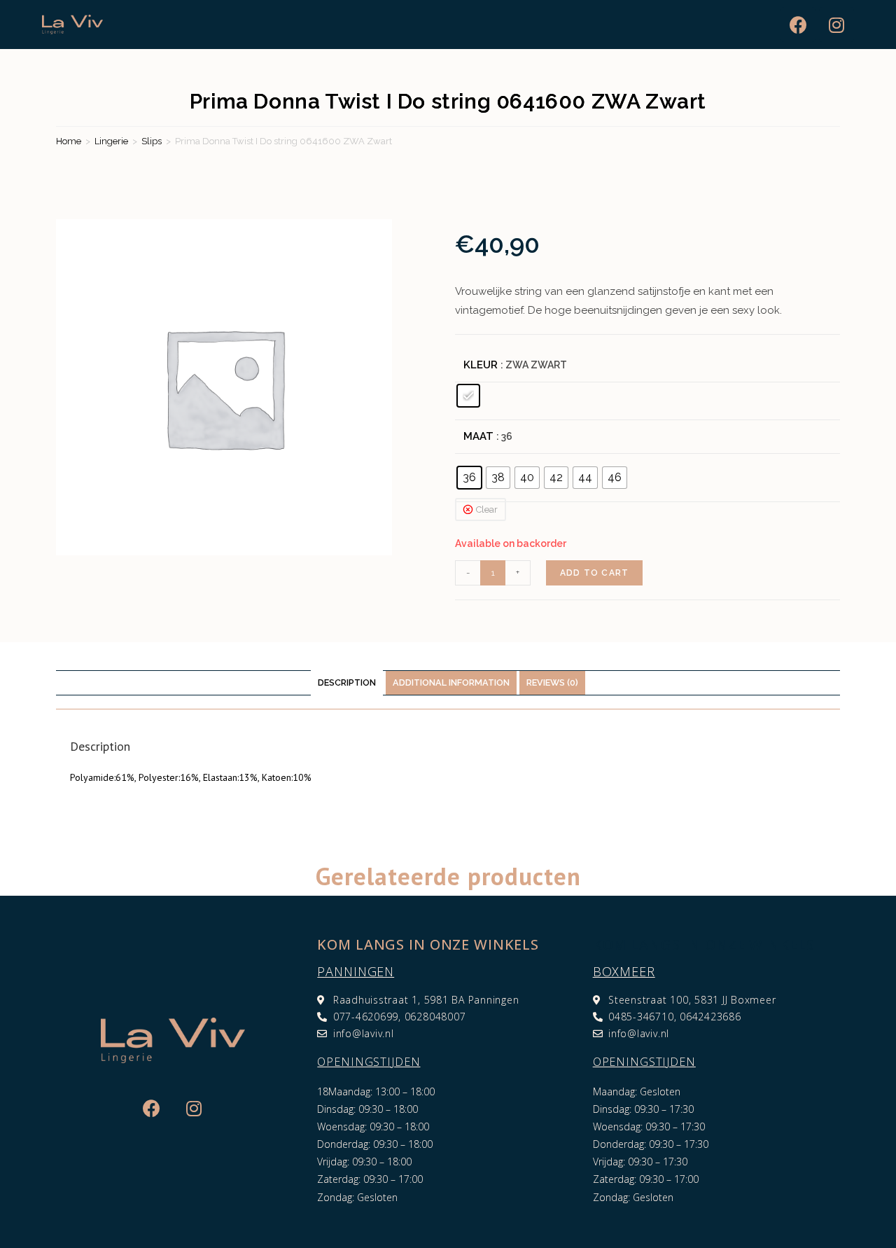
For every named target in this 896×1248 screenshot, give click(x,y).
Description (347, 682)
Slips (151, 141)
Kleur (480, 365)
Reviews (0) (552, 682)
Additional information (451, 682)
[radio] (468, 395)
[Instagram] (836, 24)
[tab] (347, 683)
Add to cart (594, 573)
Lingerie (111, 141)
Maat (478, 436)
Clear (487, 509)
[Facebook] (798, 24)
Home (68, 141)
